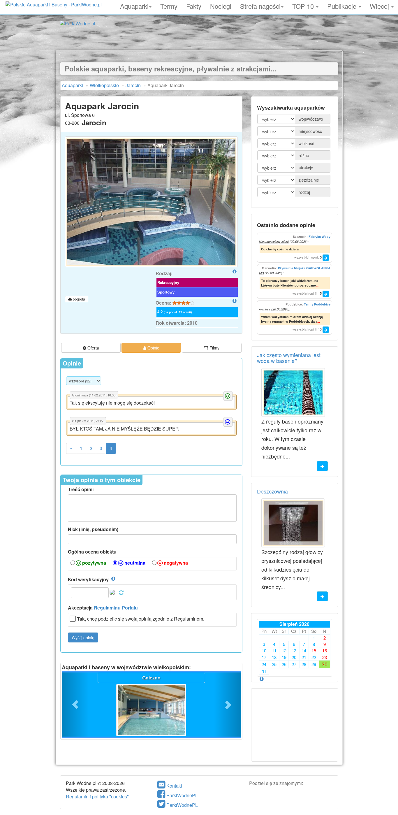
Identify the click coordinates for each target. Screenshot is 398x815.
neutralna (134, 563)
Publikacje (342, 5)
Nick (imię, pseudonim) (93, 529)
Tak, (81, 619)
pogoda (78, 298)
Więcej (380, 5)
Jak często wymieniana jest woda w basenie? (288, 357)
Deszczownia (272, 491)
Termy (168, 5)
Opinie (152, 348)
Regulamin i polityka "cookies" (97, 796)
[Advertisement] (199, 37)
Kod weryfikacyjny (88, 579)
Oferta (92, 348)
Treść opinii (81, 489)
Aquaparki (134, 5)
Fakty (193, 5)
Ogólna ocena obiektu (92, 552)
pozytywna (93, 563)
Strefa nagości (260, 5)
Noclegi (220, 5)
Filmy (213, 348)
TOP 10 (304, 5)
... (317, 285)
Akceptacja (103, 608)
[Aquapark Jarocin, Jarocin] (151, 202)
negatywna (175, 563)
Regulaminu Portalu (116, 607)
